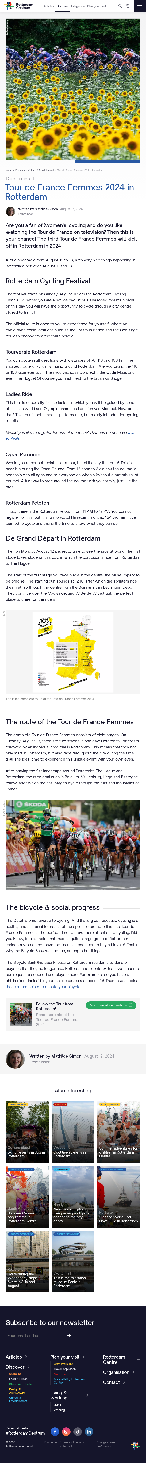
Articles (49, 6)
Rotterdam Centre (114, 1359)
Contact (111, 1382)
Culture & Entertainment (18, 1399)
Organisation (116, 1372)
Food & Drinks (18, 1379)
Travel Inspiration (65, 1369)
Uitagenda (78, 6)
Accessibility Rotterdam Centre (69, 1381)
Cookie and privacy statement (72, 1444)
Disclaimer (51, 1442)
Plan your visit (96, 6)
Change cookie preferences (106, 1444)
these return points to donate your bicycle (43, 986)
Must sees (60, 1374)
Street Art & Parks (21, 1384)
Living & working (58, 1395)
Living (57, 1404)
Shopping (15, 1373)
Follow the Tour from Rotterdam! (54, 1006)
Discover (63, 6)
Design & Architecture (17, 1391)
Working (59, 1410)
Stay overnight (63, 1363)
